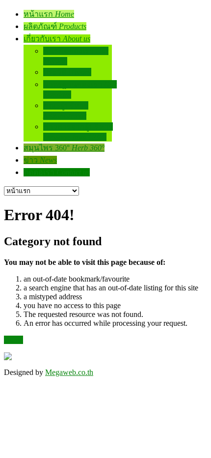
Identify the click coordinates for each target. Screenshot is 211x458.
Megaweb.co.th (69, 372)
